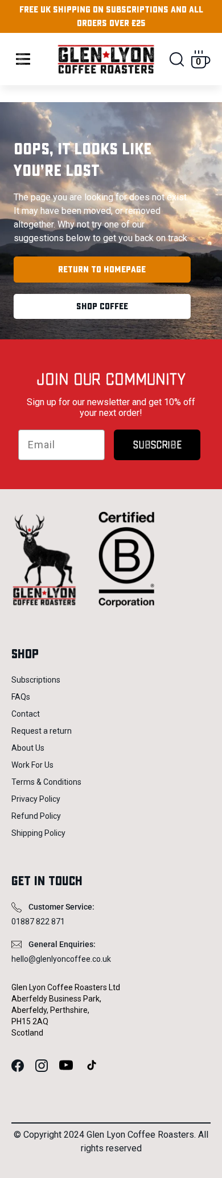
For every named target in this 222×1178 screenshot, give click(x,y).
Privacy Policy (35, 798)
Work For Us (32, 764)
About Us (27, 747)
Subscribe (157, 445)
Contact (25, 713)
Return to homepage (102, 269)
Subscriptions (35, 679)
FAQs (20, 696)
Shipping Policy (38, 833)
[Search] (177, 59)
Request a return (41, 730)
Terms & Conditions (46, 781)
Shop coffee (102, 306)
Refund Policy (36, 816)
